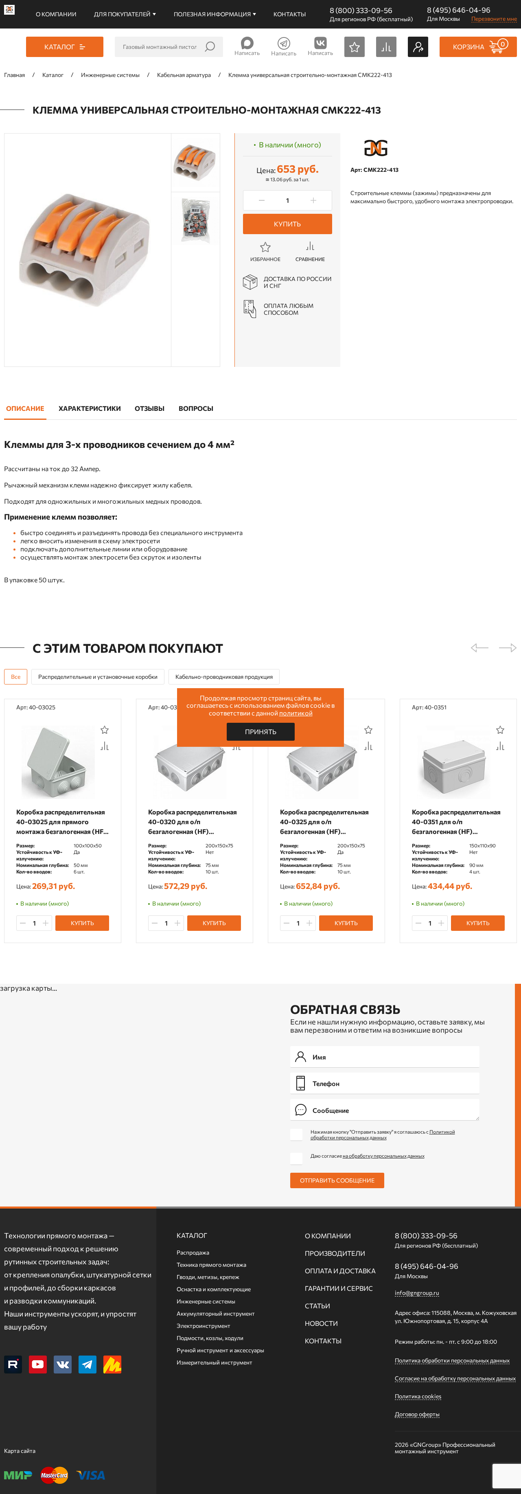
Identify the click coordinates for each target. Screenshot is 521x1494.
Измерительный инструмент (214, 1362)
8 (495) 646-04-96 (458, 9)
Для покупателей (122, 14)
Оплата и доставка (340, 1271)
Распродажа (193, 1252)
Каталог (192, 1235)
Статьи (317, 1306)
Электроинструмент (203, 1325)
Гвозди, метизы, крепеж (208, 1276)
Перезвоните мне (494, 18)
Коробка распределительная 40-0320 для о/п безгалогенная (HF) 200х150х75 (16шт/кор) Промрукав (192, 822)
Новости (321, 1323)
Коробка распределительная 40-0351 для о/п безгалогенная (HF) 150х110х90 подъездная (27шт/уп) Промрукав (456, 822)
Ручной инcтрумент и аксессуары (220, 1350)
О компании (56, 14)
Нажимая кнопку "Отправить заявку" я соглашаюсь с (383, 1134)
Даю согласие (368, 1155)
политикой (296, 713)
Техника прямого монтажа (211, 1264)
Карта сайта (19, 1450)
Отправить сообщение (337, 1180)
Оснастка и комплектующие (214, 1289)
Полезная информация (212, 14)
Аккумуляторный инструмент (216, 1313)
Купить (287, 224)
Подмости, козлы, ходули (210, 1337)
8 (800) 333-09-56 (361, 10)
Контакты (290, 14)
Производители (335, 1253)
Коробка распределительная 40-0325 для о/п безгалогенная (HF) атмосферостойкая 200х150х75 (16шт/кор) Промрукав (324, 822)
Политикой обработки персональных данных (383, 1134)
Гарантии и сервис (339, 1288)
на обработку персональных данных (384, 1155)
